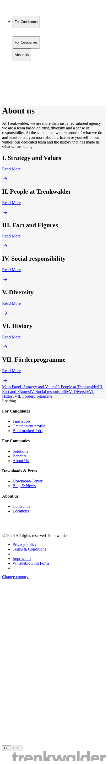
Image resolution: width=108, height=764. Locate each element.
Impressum (22, 558)
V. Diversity (79, 391)
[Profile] (6, 92)
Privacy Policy (25, 544)
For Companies (26, 69)
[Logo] (21, 9)
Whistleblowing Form (31, 563)
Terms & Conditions (29, 549)
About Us (22, 75)
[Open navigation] (4, 99)
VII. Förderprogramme (33, 396)
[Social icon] (7, 526)
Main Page (11, 387)
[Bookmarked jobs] (5, 86)
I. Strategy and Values (38, 387)
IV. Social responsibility (49, 391)
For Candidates (26, 64)
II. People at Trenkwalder (77, 387)
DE (6, 748)
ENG (16, 748)
